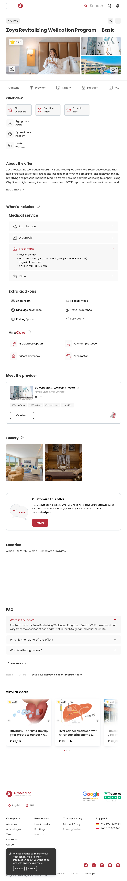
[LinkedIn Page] (94, 865)
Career (10, 844)
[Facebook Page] (86, 865)
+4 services (73, 318)
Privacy (61, 873)
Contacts (12, 839)
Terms (74, 873)
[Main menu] (10, 6)
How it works (42, 824)
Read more (14, 189)
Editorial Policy (72, 824)
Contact (22, 415)
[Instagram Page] (102, 865)
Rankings (39, 829)
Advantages (13, 829)
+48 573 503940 (110, 828)
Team (9, 834)
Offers (14, 20)
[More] (118, 21)
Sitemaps (90, 873)
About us (11, 824)
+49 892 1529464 (111, 823)
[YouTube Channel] (110, 865)
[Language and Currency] (118, 6)
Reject (31, 868)
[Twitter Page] (118, 865)
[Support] (110, 6)
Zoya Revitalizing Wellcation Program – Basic (60, 625)
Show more (16, 663)
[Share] (110, 21)
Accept (19, 868)
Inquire (40, 523)
